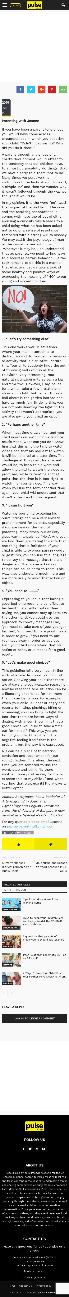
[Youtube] (44, 1149)
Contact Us (25, 1285)
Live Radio (15, 5)
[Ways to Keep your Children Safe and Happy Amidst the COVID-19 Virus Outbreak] (11, 923)
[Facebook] (23, 1149)
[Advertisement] (34, 47)
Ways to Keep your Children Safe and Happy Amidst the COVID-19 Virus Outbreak (43, 921)
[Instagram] (37, 1149)
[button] (63, 5)
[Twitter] (30, 1149)
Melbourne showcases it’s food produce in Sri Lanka (51, 867)
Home (12, 1285)
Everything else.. (10, 909)
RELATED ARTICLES (17, 884)
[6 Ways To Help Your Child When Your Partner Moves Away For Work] (11, 978)
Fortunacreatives (50, 1292)
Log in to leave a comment (34, 1018)
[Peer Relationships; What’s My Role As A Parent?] (11, 960)
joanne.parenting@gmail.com (30, 826)
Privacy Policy (43, 1285)
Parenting (7, 946)
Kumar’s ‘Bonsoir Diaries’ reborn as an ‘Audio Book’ (16, 867)
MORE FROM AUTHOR (18, 889)
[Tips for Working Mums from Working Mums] (11, 904)
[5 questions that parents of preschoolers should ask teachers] (11, 941)
